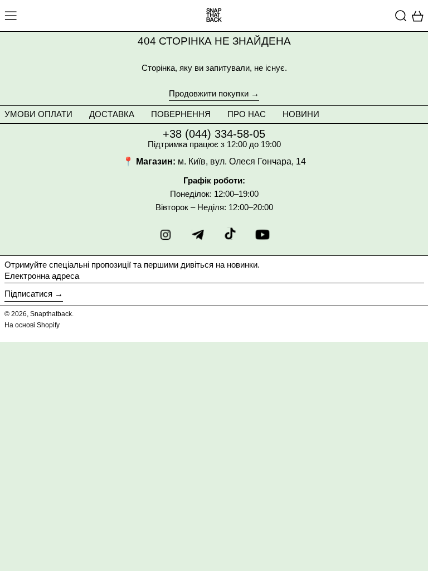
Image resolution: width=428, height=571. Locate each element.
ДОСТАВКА (111, 114)
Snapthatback (51, 314)
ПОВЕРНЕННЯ (181, 114)
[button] (401, 15)
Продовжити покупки (209, 93)
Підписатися (28, 293)
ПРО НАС (246, 114)
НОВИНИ (301, 114)
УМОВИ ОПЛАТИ (38, 114)
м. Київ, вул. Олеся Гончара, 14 (242, 161)
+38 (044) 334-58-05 (214, 134)
